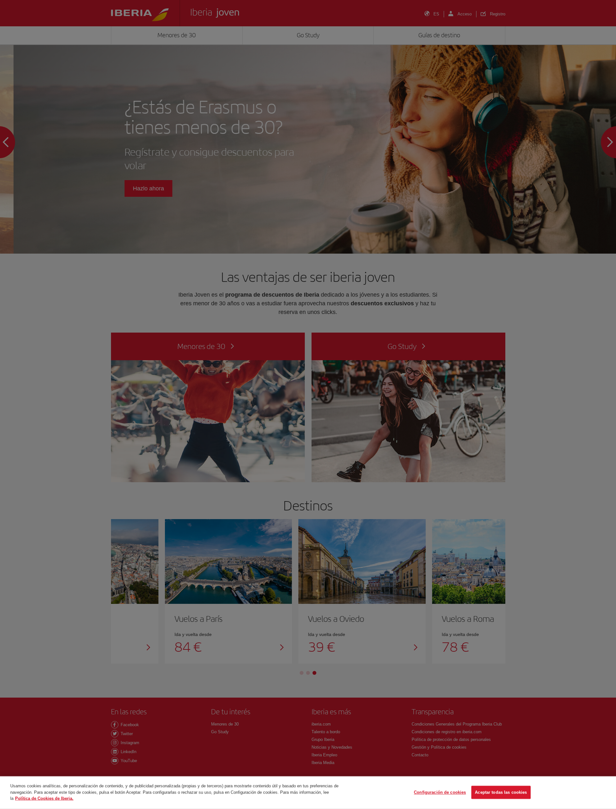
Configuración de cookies (440, 792)
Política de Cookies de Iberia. (44, 798)
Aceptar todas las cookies (501, 792)
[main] (308, 792)
